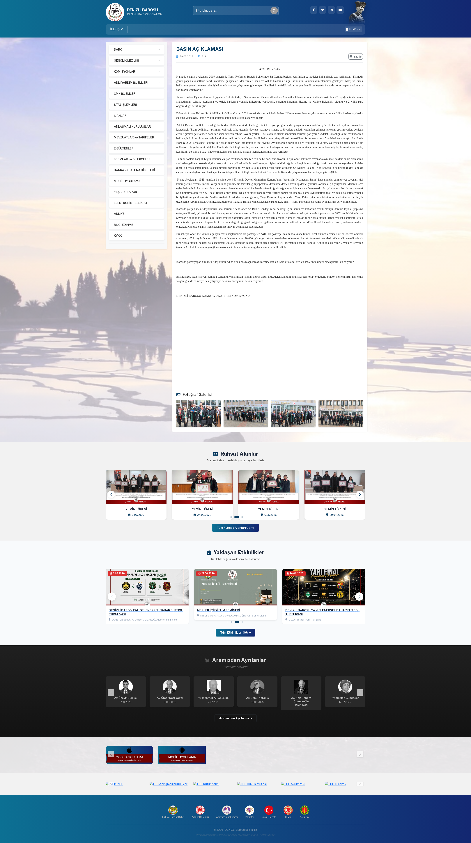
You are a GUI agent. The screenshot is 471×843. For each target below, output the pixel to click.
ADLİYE (119, 213)
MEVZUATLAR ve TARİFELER (134, 137)
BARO (118, 49)
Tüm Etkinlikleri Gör (234, 632)
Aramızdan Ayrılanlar (234, 718)
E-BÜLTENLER (124, 148)
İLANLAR (120, 115)
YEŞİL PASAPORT (126, 192)
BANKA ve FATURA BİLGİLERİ (134, 170)
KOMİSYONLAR (124, 71)
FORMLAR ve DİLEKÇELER (132, 159)
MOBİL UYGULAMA (127, 181)
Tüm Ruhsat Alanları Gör (234, 528)
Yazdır (358, 56)
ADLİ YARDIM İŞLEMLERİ (131, 82)
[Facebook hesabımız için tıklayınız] (313, 10)
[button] (359, 494)
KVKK (118, 235)
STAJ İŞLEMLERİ (125, 104)
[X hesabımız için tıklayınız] (322, 10)
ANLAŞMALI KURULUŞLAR (132, 126)
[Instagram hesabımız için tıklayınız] (331, 10)
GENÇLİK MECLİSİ (126, 60)
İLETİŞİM (116, 29)
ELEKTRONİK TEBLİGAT (130, 203)
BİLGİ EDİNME (123, 225)
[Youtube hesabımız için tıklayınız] (340, 10)
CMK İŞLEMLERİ (125, 93)
